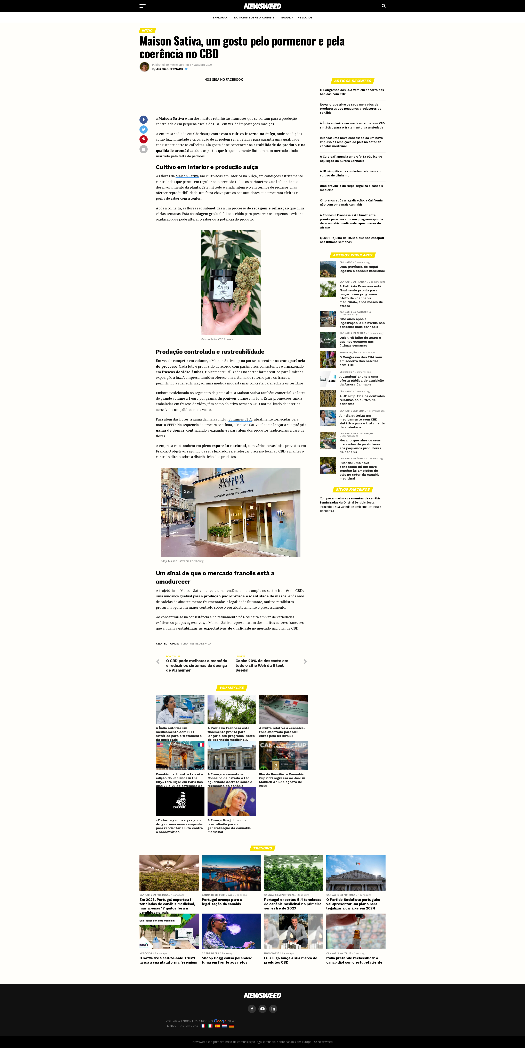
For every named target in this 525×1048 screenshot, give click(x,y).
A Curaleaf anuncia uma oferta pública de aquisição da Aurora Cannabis (351, 159)
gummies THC (240, 419)
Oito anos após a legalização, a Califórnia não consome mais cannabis (351, 202)
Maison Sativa (187, 176)
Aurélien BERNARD (169, 69)
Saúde (286, 17)
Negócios (305, 17)
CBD (185, 643)
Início (147, 30)
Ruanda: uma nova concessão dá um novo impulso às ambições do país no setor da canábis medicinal (351, 142)
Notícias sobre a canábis (254, 17)
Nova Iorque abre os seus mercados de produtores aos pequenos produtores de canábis (350, 108)
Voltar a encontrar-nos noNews (201, 1021)
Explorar (220, 17)
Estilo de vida (201, 643)
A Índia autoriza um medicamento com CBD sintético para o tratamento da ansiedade (352, 125)
